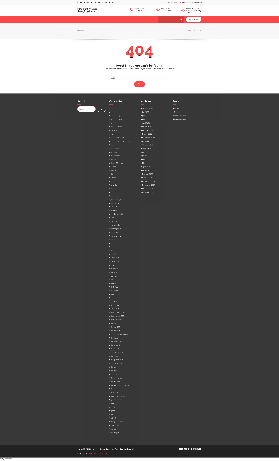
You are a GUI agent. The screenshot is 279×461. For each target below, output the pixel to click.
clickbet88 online (117, 163)
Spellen (113, 407)
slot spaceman (116, 378)
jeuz (112, 192)
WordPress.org (180, 119)
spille (112, 414)
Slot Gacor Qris (116, 363)
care (112, 145)
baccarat (114, 130)
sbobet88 (114, 287)
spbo (112, 403)
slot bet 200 (115, 327)
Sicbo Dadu (115, 301)
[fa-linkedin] (81, 2)
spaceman (114, 392)
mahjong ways (116, 229)
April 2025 (146, 167)
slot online (114, 367)
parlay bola (115, 261)
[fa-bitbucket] (102, 2)
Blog (112, 134)
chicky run (114, 159)
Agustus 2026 (147, 108)
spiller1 (113, 418)
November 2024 (148, 185)
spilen (113, 411)
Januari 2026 (147, 134)
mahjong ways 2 (117, 232)
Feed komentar (180, 116)
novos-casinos (116, 258)
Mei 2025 (146, 163)
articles (113, 123)
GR (112, 174)
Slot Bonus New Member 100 (122, 334)
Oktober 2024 (147, 188)
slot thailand (115, 381)
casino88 (114, 152)
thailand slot (115, 425)
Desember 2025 (148, 137)
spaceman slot (116, 400)
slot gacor (114, 356)
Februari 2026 (147, 130)
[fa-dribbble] (95, 2)
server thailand (116, 294)
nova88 (113, 254)
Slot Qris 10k (115, 374)
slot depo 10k (116, 345)
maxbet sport (116, 243)
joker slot (114, 196)
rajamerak (114, 269)
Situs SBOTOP (116, 309)
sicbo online (115, 305)
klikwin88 (114, 210)
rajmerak (114, 272)
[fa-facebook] (77, 2)
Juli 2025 (145, 156)
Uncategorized (116, 432)
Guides (113, 178)
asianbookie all (116, 127)
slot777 (113, 389)
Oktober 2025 (147, 145)
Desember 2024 (148, 181)
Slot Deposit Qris (117, 352)
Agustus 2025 (147, 152)
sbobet (113, 283)
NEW (112, 250)
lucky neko (114, 218)
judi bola (114, 207)
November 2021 (148, 192)
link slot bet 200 (117, 214)
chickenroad (115, 156)
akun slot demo (116, 119)
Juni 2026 (146, 116)
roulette (114, 276)
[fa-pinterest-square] (113, 2)
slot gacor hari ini (117, 360)
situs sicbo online (117, 312)
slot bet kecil (115, 330)
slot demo (114, 338)
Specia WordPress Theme (97, 453)
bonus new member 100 (120, 141)
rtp (112, 279)
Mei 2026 (146, 119)
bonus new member (118, 137)
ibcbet (113, 181)
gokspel (113, 170)
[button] (181, 19)
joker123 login (116, 199)
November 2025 (148, 141)
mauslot (114, 239)
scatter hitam (116, 290)
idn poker (114, 185)
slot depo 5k (115, 349)
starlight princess (117, 421)
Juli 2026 (145, 112)
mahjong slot (115, 225)
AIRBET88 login (116, 116)
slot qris (114, 370)
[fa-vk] (109, 2)
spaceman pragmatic (118, 396)
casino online (116, 148)
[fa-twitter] (84, 2)
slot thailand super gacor (120, 385)
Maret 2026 (146, 127)
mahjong (114, 221)
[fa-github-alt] (99, 2)
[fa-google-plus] (88, 2)
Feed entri (178, 112)
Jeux (112, 188)
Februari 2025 (147, 174)
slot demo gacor (117, 341)
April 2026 (146, 123)
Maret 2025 (146, 170)
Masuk (176, 108)
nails (112, 247)
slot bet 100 (115, 323)
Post (112, 265)
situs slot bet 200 (117, 316)
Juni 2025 (146, 159)
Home (188, 30)
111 (112, 112)
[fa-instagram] (92, 2)
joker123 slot (116, 203)
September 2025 (149, 148)
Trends (113, 429)
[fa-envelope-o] (106, 2)
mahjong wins (116, 236)
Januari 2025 (147, 178)
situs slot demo (116, 319)
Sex (112, 298)
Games (113, 167)
